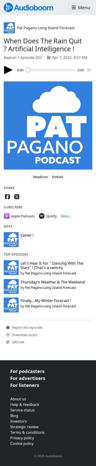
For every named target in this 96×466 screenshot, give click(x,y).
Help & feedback (24, 404)
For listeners (24, 385)
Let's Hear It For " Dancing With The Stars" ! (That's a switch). (52, 265)
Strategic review (24, 426)
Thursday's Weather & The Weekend (53, 282)
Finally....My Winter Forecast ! (46, 300)
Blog (14, 415)
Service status (22, 410)
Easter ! (27, 235)
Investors (18, 421)
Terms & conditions (27, 432)
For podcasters (27, 371)
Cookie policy (22, 443)
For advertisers (27, 378)
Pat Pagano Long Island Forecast (46, 27)
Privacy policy (22, 437)
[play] (8, 70)
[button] (80, 7)
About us (18, 399)
